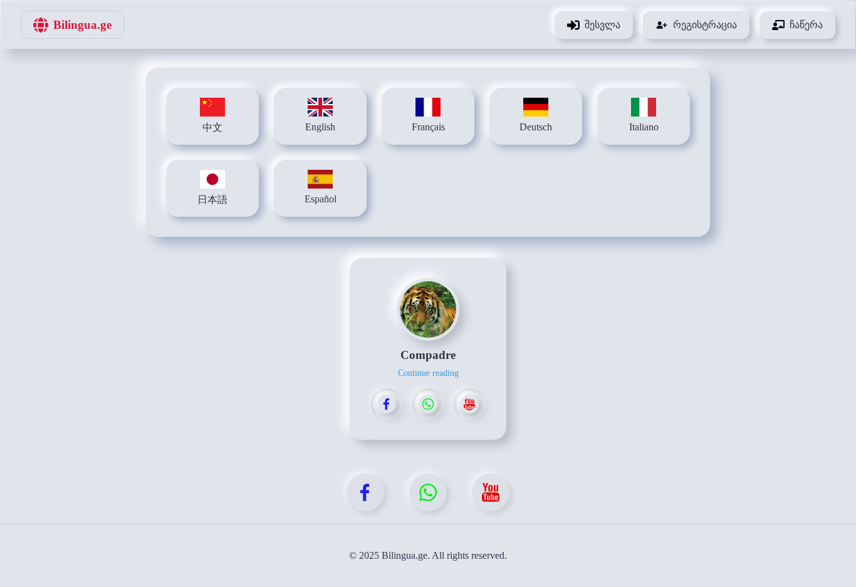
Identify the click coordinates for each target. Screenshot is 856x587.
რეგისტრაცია (705, 24)
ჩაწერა (806, 24)
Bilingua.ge (82, 24)
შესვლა (602, 24)
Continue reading (428, 373)
